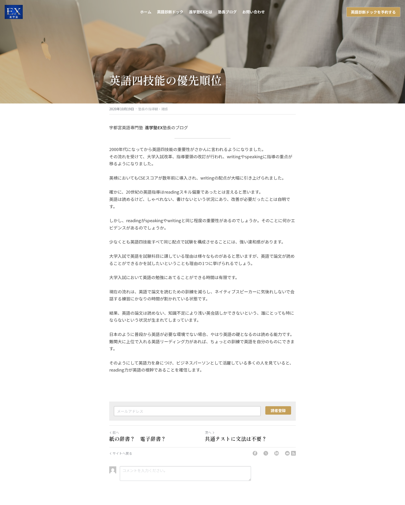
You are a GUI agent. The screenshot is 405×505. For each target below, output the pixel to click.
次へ (208, 432)
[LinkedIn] (276, 453)
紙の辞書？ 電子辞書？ (137, 438)
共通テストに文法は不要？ (236, 438)
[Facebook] (255, 453)
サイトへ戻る (122, 453)
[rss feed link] (293, 453)
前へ (115, 432)
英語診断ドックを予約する (373, 12)
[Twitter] (265, 453)
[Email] (287, 453)
